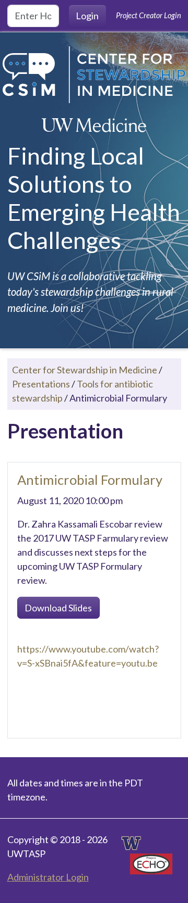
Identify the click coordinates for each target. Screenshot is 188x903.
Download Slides (58, 607)
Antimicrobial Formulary (89, 479)
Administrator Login (48, 877)
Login (87, 15)
